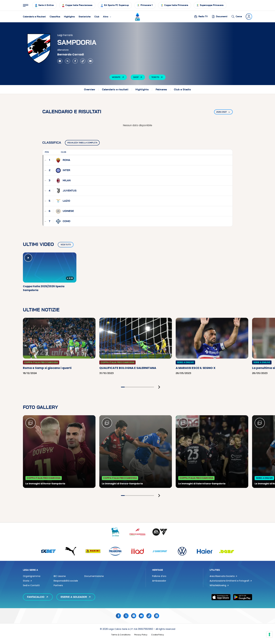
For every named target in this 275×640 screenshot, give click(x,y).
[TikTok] (82, 61)
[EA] (160, 532)
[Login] (249, 16)
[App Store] (220, 597)
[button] (107, 16)
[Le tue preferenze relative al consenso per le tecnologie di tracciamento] (269, 634)
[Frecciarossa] (137, 532)
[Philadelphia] (115, 551)
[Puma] (71, 551)
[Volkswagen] (182, 551)
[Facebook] (75, 61)
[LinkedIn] (156, 615)
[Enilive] (115, 532)
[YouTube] (90, 61)
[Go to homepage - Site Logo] (137, 17)
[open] (25, 5)
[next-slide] (159, 387)
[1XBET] (48, 551)
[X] (67, 61)
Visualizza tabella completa (82, 143)
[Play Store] (242, 597)
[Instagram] (59, 61)
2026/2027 (221, 112)
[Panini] (93, 551)
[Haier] (204, 551)
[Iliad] (137, 551)
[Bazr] (227, 551)
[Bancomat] (160, 551)
